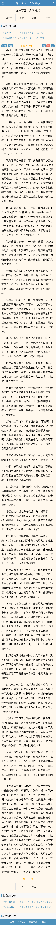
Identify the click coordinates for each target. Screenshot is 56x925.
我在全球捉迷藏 (43, 907)
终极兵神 (7, 32)
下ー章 (47, 17)
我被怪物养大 (9, 907)
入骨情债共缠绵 (27, 32)
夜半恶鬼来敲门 (27, 907)
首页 (12, 921)
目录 (22, 17)
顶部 (44, 921)
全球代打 (40, 32)
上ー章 (9, 17)
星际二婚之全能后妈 (12, 37)
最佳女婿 (40, 37)
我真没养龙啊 (9, 902)
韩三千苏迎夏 (26, 37)
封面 (34, 17)
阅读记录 (22, 921)
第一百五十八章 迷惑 (28, 3)
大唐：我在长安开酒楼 (30, 902)
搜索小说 (33, 921)
